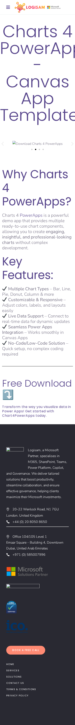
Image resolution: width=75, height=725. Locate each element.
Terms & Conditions (21, 689)
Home (10, 664)
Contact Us (15, 683)
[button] (2, 144)
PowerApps (31, 215)
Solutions (14, 676)
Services (12, 670)
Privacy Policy (17, 695)
